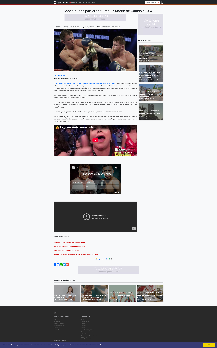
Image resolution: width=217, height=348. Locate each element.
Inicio (82, 319)
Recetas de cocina (59, 325)
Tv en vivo (57, 321)
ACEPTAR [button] (208, 345)
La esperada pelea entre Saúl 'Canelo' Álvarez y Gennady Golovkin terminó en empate (85, 83)
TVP (55, 319)
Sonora (94, 2)
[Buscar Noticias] (158, 2)
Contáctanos (85, 321)
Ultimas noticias (59, 323)
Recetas (81, 2)
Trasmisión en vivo (87, 332)
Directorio (84, 325)
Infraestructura (85, 334)
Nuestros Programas (87, 330)
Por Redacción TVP (60, 75)
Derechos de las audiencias (89, 336)
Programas (57, 327)
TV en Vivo (74, 2)
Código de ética (86, 338)
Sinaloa (88, 2)
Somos (83, 323)
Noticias (65, 2)
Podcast (56, 330)
